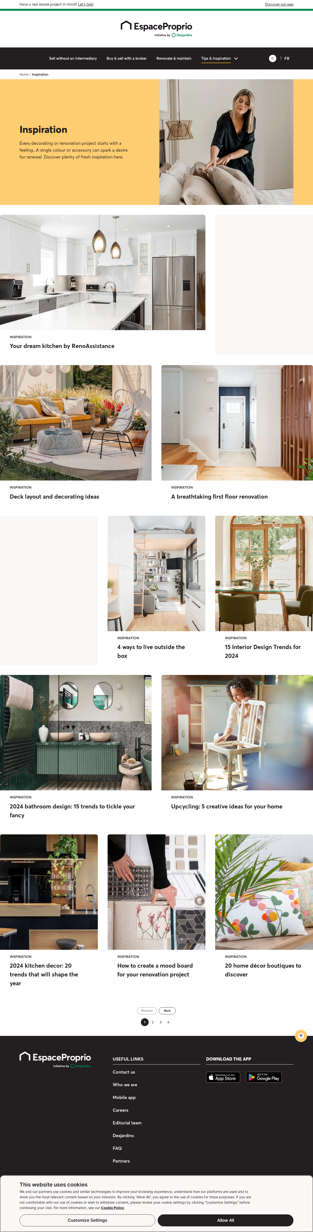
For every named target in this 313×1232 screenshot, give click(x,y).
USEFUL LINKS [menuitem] (128, 1059)
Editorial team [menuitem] (127, 1123)
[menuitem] (73, 58)
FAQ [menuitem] (117, 1148)
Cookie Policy (112, 1208)
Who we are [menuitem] (125, 1084)
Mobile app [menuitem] (124, 1097)
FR (287, 58)
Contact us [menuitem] (124, 1072)
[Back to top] (301, 1036)
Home (24, 74)
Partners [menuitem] (121, 1161)
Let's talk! (86, 4)
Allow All (225, 1220)
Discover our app (279, 4)
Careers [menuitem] (120, 1110)
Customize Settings (87, 1220)
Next (167, 1010)
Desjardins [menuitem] (123, 1135)
